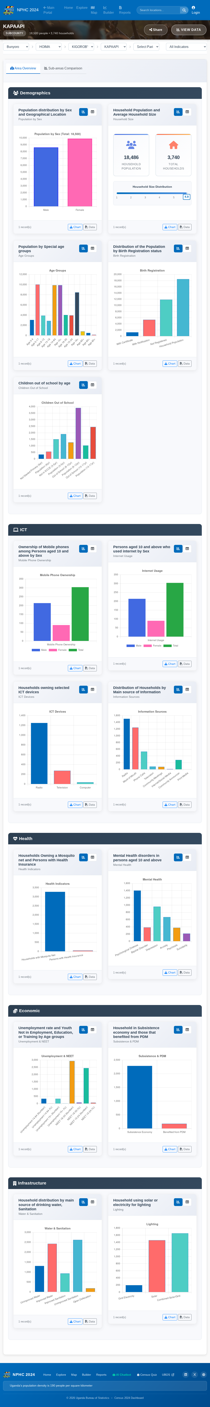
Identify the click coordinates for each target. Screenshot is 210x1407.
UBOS (166, 1374)
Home (68, 7)
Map (94, 12)
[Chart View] (83, 112)
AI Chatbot (123, 1374)
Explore (82, 7)
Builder (108, 12)
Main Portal (48, 10)
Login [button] (196, 12)
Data (91, 227)
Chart (77, 227)
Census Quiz (148, 1374)
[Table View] (92, 112)
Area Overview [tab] (25, 68)
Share (157, 30)
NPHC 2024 (27, 10)
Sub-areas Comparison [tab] (65, 68)
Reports (125, 12)
